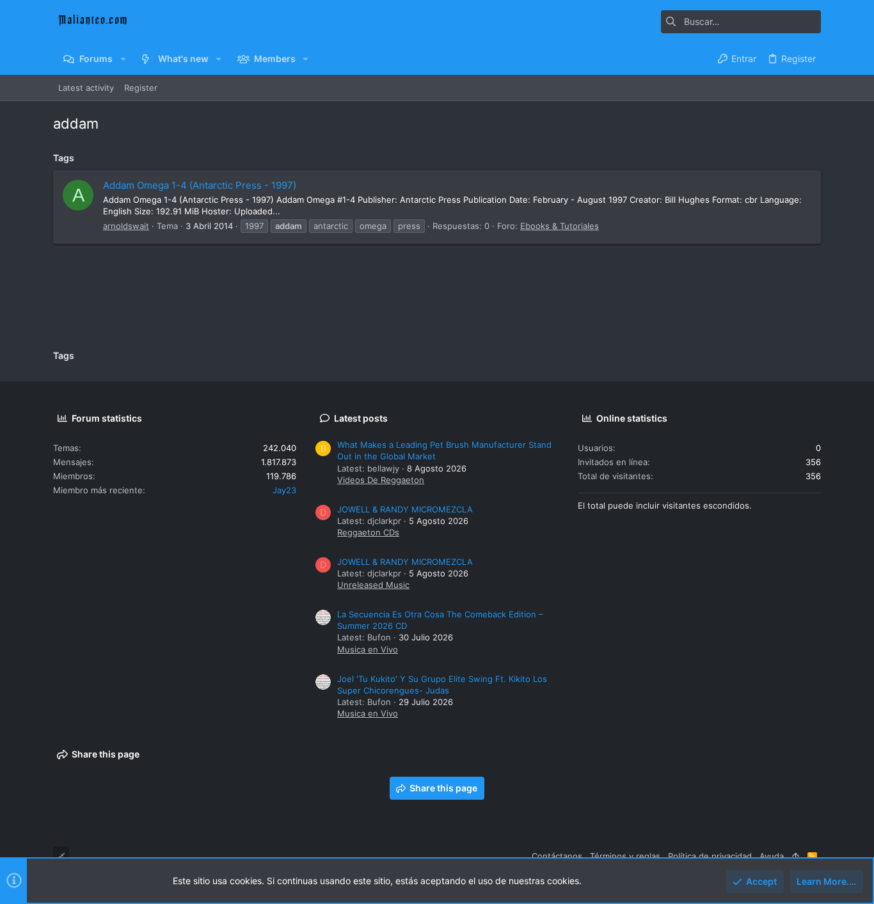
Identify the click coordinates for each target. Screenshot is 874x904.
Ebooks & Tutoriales (559, 226)
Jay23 (284, 490)
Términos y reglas (625, 856)
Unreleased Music (373, 585)
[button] (122, 59)
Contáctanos (557, 856)
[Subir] (796, 856)
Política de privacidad (710, 856)
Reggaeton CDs (368, 532)
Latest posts (361, 418)
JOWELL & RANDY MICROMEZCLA (405, 509)
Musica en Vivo (367, 649)
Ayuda (771, 856)
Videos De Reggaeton (380, 480)
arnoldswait (126, 226)
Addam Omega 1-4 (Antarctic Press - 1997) (199, 185)
